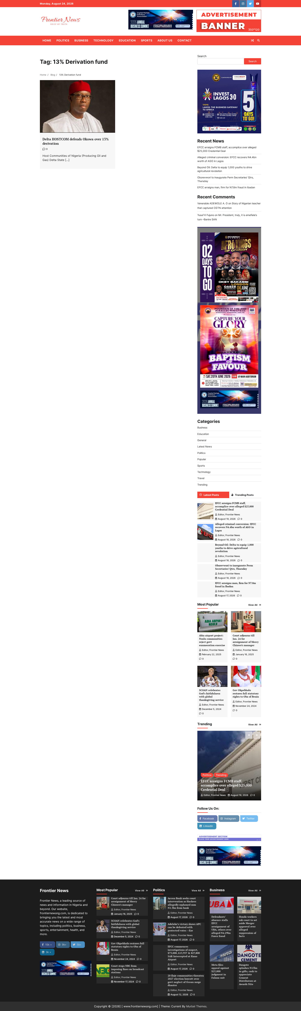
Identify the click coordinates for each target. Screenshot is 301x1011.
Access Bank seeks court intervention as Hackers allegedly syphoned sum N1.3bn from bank (182, 903)
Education (127, 40)
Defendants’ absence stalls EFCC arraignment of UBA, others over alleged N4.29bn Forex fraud (221, 926)
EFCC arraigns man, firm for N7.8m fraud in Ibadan (226, 187)
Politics (62, 40)
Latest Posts (211, 494)
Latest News (204, 446)
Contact (184, 40)
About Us (164, 40)
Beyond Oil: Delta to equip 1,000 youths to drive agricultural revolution (234, 548)
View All (252, 605)
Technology (103, 40)
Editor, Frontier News (229, 514)
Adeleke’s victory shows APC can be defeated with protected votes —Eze (184, 927)
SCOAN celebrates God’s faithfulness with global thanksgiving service (211, 695)
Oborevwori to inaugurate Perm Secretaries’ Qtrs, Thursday (234, 567)
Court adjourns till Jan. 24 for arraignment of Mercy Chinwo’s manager (245, 640)
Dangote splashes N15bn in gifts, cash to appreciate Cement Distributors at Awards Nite (248, 974)
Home (47, 40)
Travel (200, 478)
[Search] (258, 40)
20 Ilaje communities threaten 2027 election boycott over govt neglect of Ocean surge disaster (186, 980)
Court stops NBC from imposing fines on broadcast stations (127, 969)
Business (81, 40)
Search (201, 56)
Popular (201, 459)
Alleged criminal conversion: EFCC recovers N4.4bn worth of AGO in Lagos (235, 527)
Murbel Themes (196, 1006)
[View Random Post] (252, 40)
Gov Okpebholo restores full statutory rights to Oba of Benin (246, 693)
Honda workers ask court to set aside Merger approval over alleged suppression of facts (248, 926)
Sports (146, 40)
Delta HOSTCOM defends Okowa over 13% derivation (76, 141)
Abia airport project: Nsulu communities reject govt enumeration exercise (212, 640)
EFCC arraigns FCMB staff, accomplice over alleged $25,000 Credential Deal (234, 506)
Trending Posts (244, 494)
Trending (202, 484)
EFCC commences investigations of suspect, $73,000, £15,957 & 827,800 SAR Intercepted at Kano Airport (184, 953)
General (201, 440)
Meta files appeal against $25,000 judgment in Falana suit (220, 971)
